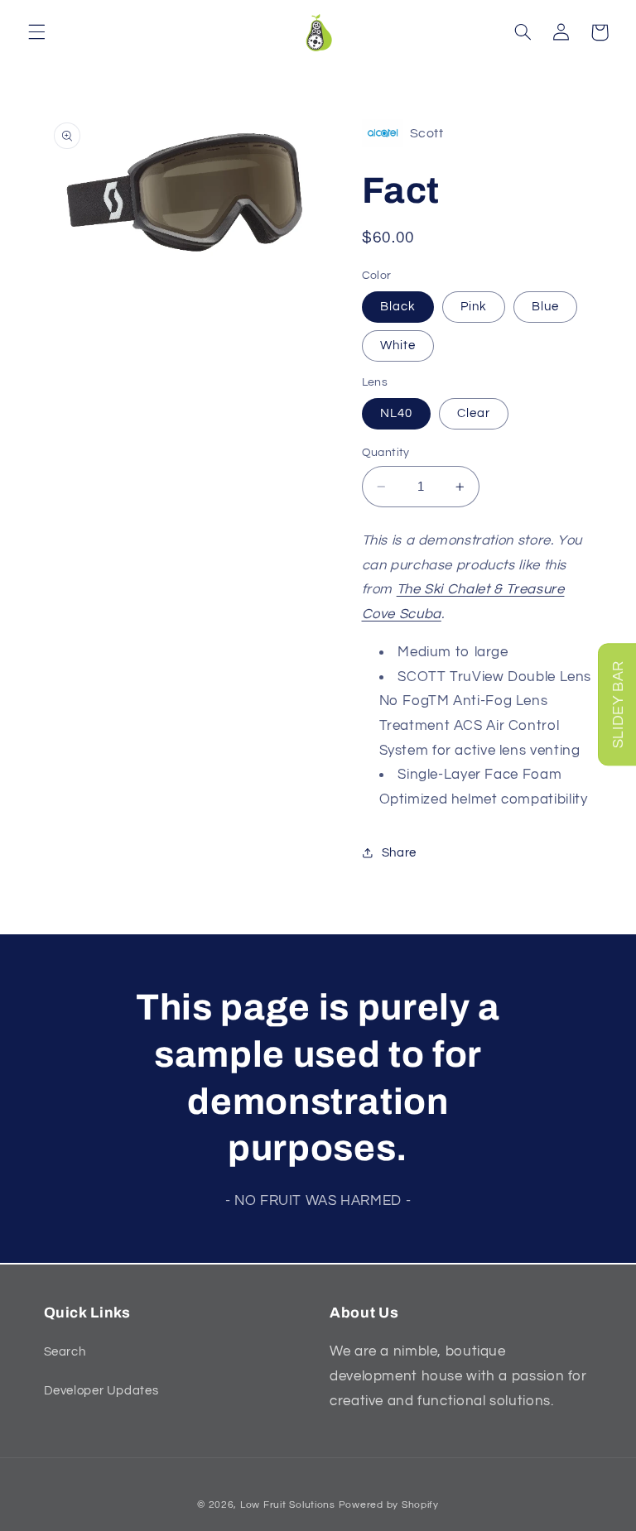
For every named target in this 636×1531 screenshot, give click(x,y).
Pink (473, 306)
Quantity (386, 452)
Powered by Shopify (389, 1504)
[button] (36, 32)
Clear (473, 413)
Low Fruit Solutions (287, 1504)
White (398, 345)
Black (398, 306)
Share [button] (399, 853)
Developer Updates (101, 1391)
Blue (545, 306)
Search (65, 1352)
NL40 (396, 413)
